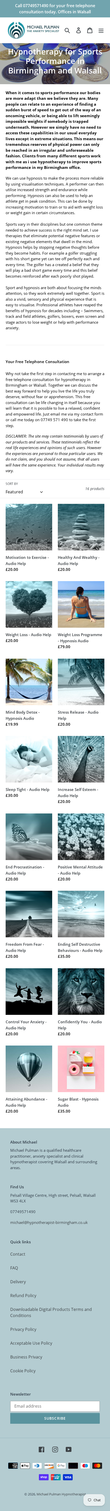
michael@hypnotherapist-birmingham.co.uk (49, 1222)
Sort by (12, 484)
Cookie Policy (23, 1371)
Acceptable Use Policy (31, 1343)
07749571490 (23, 1211)
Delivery (18, 1282)
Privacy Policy (23, 1329)
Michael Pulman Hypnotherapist (61, 1494)
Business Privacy (26, 1357)
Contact (17, 1254)
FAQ (14, 1268)
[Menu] (101, 30)
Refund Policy (23, 1295)
